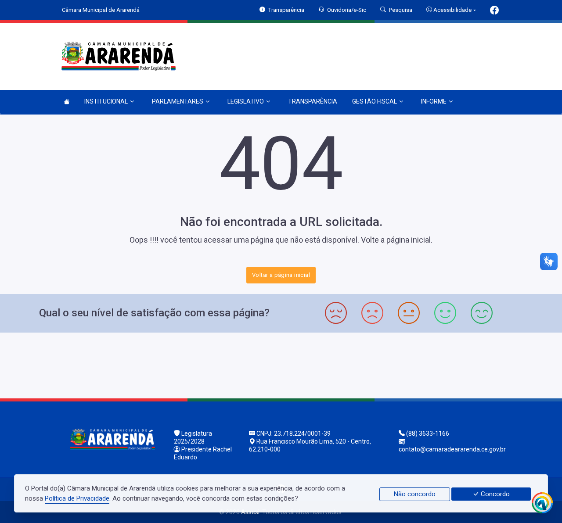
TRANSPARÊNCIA (312, 101)
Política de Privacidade (77, 498)
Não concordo (415, 494)
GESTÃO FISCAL (374, 101)
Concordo (494, 494)
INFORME (434, 101)
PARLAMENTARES (177, 101)
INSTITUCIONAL (106, 101)
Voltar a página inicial (281, 275)
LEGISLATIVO (245, 101)
